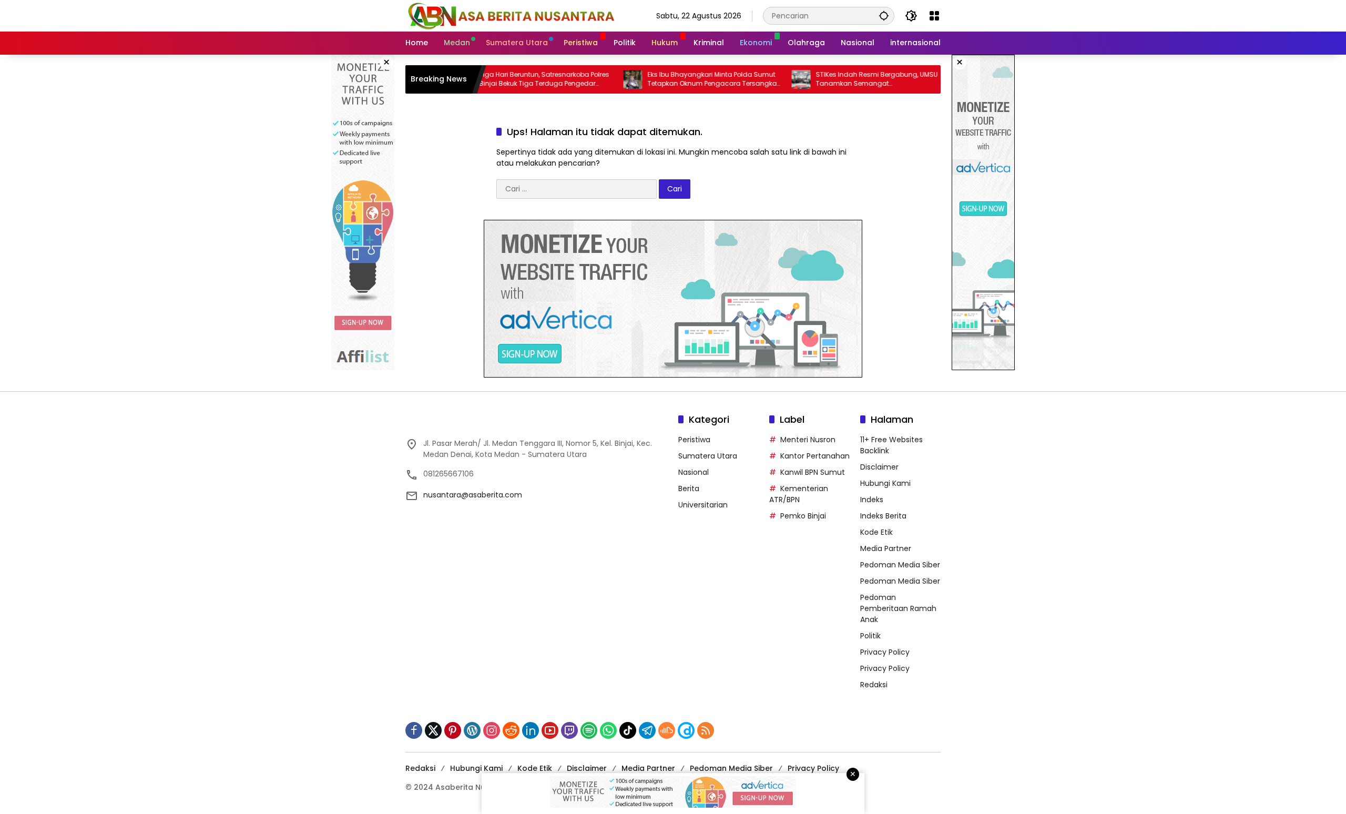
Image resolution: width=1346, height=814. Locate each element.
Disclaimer (879, 467)
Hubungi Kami (885, 483)
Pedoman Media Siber (900, 564)
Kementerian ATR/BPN (798, 494)
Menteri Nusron (807, 439)
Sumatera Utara (707, 456)
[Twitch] (569, 730)
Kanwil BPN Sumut (812, 472)
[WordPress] (472, 730)
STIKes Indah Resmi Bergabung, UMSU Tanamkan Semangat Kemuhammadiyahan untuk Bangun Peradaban (843, 79)
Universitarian (703, 505)
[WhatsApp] (608, 730)
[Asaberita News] (510, 15)
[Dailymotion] (686, 730)
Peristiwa (694, 439)
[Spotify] (588, 730)
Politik (870, 635)
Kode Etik (876, 532)
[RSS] (705, 730)
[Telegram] (647, 730)
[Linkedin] (530, 730)
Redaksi (874, 684)
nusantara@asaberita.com (472, 495)
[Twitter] (433, 730)
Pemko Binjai (803, 516)
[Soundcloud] (666, 730)
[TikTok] (627, 730)
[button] (883, 15)
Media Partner (885, 548)
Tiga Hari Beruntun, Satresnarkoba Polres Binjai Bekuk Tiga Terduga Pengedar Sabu (511, 79)
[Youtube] (550, 730)
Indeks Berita (883, 516)
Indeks (871, 499)
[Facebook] (413, 730)
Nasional (693, 472)
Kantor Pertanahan (815, 456)
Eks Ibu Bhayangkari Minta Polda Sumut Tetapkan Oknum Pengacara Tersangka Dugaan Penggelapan (678, 79)
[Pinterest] (452, 730)
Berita (688, 488)
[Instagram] (491, 730)
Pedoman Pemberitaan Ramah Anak (898, 608)
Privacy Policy (885, 652)
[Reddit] (511, 730)
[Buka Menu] (934, 15)
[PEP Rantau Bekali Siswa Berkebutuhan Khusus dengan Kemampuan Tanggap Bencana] (935, 79)
